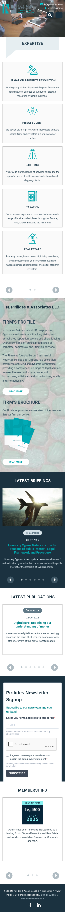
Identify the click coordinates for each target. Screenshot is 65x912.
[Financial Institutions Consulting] (32, 218)
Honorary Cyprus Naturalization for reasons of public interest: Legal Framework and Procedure (32, 608)
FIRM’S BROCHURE (21, 461)
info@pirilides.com (53, 4)
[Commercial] (32, 83)
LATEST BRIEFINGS (32, 539)
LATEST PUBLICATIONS (32, 656)
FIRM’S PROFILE (18, 381)
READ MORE (15, 450)
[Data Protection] (32, 174)
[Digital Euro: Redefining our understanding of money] (32, 689)
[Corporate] (32, 130)
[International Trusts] (32, 311)
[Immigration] (32, 265)
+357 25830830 (55, 8)
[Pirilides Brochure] (19, 494)
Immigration (33, 592)
